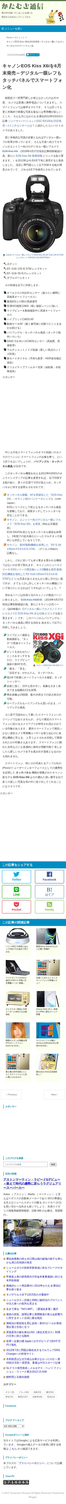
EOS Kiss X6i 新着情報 (29, 155)
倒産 (37, 1392)
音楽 (51, 1397)
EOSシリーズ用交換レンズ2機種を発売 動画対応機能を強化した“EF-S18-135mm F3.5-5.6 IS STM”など (32, 574)
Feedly (49, 909)
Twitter (16, 879)
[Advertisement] (33, 412)
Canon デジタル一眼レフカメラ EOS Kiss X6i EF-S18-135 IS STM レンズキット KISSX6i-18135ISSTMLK (34, 256)
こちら (13, 1448)
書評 (50, 1392)
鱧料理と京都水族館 (17, 1377)
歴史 (9, 1397)
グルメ (24, 1392)
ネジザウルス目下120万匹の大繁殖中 (27, 1294)
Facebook (49, 879)
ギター (9, 1392)
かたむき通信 (23, 6)
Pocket (16, 909)
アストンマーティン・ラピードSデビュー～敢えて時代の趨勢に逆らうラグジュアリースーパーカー (32, 1183)
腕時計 (23, 1397)
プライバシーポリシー (31, 1463)
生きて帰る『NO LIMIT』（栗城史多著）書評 (32, 1309)
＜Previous (11, 1094)
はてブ (49, 891)
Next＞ (54, 1094)
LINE (16, 894)
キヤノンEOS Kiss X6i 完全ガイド (50, 666)
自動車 (37, 1397)
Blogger (33, 1497)
